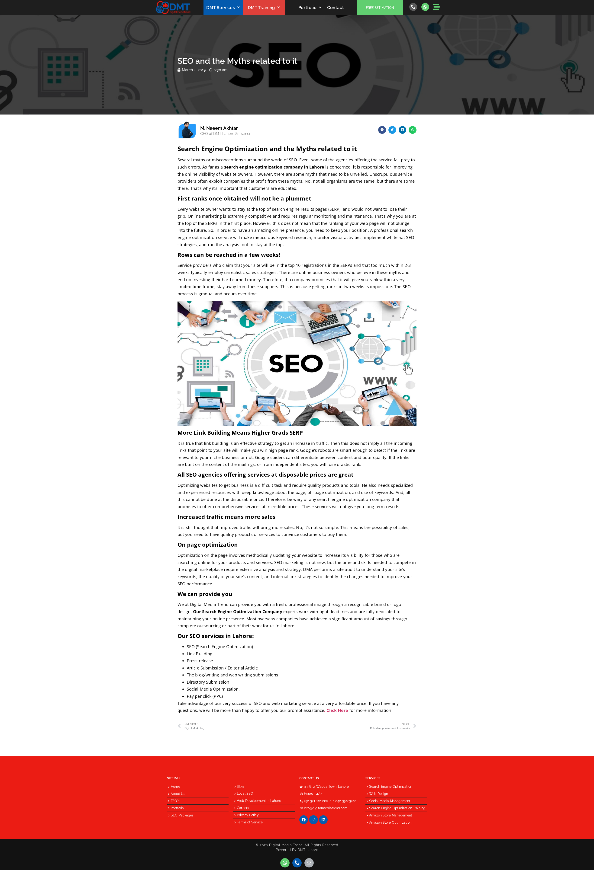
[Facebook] (303, 819)
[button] (382, 130)
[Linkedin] (323, 819)
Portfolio (307, 7)
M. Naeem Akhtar (219, 128)
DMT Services (220, 7)
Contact (335, 7)
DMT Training (261, 7)
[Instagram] (313, 819)
